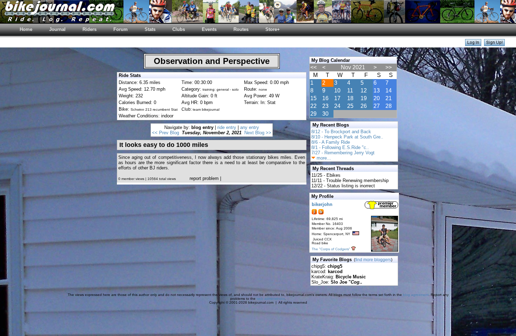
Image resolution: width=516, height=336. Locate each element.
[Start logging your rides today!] (494, 44)
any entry (249, 127)
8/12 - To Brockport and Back (341, 131)
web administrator (271, 299)
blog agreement (416, 295)
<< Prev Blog (165, 132)
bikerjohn (322, 204)
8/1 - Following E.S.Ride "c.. (340, 147)
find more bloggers (373, 259)
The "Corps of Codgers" (331, 249)
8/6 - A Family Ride (330, 142)
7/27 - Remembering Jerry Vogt (343, 152)
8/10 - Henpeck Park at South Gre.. (347, 137)
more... (323, 158)
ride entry (226, 127)
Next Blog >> (257, 132)
